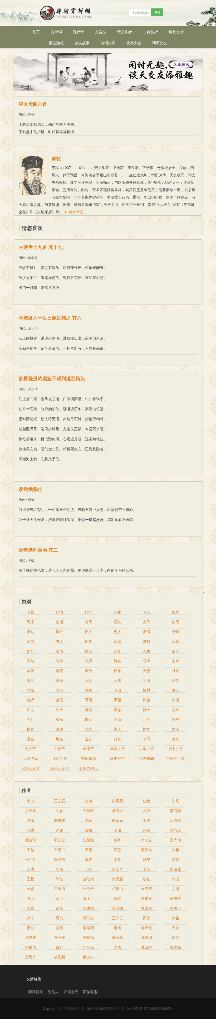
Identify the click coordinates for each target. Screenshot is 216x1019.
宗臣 (59, 898)
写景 (30, 612)
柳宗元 (117, 820)
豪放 (88, 670)
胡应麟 (59, 956)
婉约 (175, 612)
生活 (59, 621)
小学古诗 (146, 748)
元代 (22, 499)
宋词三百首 (30, 768)
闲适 (117, 719)
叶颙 (88, 869)
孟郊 (146, 810)
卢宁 (30, 917)
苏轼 (31, 114)
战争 (59, 660)
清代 (22, 389)
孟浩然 (175, 820)
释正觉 (146, 927)
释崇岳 (146, 908)
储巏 (117, 898)
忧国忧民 (30, 758)
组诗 (175, 651)
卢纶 (59, 830)
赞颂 (59, 719)
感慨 (175, 631)
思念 (30, 621)
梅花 (59, 670)
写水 (175, 709)
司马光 (88, 947)
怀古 (88, 641)
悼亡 (146, 729)
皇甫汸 (30, 947)
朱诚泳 (175, 869)
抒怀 (88, 612)
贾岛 (59, 917)
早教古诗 (117, 748)
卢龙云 (146, 839)
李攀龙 (33, 257)
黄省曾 (175, 898)
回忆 (146, 719)
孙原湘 (146, 937)
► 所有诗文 (74, 211)
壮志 (88, 729)
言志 (88, 738)
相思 (88, 660)
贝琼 (146, 917)
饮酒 (175, 699)
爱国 (30, 641)
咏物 (117, 612)
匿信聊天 (70, 991)
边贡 (30, 908)
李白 (30, 800)
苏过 (30, 927)
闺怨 (30, 660)
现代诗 (78, 31)
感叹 (30, 699)
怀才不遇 (59, 758)
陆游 (30, 820)
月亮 (175, 670)
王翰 (30, 849)
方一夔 (59, 937)
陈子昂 (117, 937)
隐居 (88, 690)
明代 (22, 257)
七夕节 (30, 748)
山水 (175, 660)
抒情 (59, 612)
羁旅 (146, 699)
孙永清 (33, 389)
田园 (117, 699)
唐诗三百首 (59, 768)
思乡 (117, 631)
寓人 (117, 729)
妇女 (30, 709)
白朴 (59, 947)
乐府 (146, 660)
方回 (30, 898)
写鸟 (88, 680)
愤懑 (146, 670)
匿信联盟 (90, 991)
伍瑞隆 (88, 839)
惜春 (30, 729)
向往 (30, 719)
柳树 (146, 690)
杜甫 (88, 800)
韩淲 (175, 878)
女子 (146, 621)
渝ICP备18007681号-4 (102, 1008)
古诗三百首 (175, 758)
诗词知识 (108, 42)
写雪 (117, 680)
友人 (59, 641)
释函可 (88, 898)
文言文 (100, 31)
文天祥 (30, 810)
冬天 (59, 709)
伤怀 (30, 651)
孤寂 (59, 680)
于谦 (117, 830)
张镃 (30, 830)
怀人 (88, 631)
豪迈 (59, 729)
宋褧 (88, 859)
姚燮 (146, 859)
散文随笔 (56, 42)
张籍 (175, 849)
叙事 (30, 670)
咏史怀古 (117, 758)
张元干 (88, 888)
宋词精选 (88, 758)
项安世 (59, 839)
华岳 (175, 917)
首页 (36, 31)
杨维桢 (88, 908)
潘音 (31, 499)
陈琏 (59, 878)
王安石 (59, 800)
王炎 (175, 927)
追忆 (30, 680)
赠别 (175, 738)
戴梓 (117, 839)
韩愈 (117, 849)
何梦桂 (146, 849)
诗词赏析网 (70, 1008)
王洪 (30, 869)
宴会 (30, 738)
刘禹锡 (59, 820)
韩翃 (175, 937)
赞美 (117, 660)
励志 (117, 709)
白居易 (117, 800)
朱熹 (175, 800)
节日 (146, 738)
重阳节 (88, 748)
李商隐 (175, 810)
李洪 (117, 947)
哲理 (59, 699)
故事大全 (133, 42)
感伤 (88, 651)
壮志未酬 (146, 758)
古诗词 (56, 31)
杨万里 (117, 810)
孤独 (146, 641)
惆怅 (146, 709)
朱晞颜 (88, 937)
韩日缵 (146, 947)
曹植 (88, 830)
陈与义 (175, 830)
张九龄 (30, 859)
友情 (59, 651)
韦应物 (117, 908)
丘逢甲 (59, 849)
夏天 (175, 690)
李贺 (117, 859)
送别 (117, 621)
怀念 (117, 670)
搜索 (157, 12)
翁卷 (59, 908)
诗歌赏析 (176, 31)
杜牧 (146, 800)
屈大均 (33, 328)
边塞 (117, 641)
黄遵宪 (175, 947)
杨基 (146, 878)
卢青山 (117, 888)
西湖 (175, 729)
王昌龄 (88, 810)
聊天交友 (159, 42)
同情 (146, 680)
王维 (146, 820)
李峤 (88, 820)
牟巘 (31, 560)
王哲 (30, 878)
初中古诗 (175, 748)
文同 (175, 888)
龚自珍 (30, 839)
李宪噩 (117, 878)
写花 (175, 641)
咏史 (175, 719)
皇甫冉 (175, 908)
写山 (117, 690)
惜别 (88, 719)
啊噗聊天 (35, 991)
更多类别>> (88, 768)
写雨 (88, 699)
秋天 (175, 621)
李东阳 (88, 927)
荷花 (117, 738)
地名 (59, 738)
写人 (146, 612)
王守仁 (117, 917)
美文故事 (82, 42)
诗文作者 (124, 31)
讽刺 (117, 651)
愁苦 (175, 680)
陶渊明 (59, 859)
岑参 (59, 810)
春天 (88, 621)
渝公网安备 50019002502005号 (149, 1008)
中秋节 (59, 748)
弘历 (59, 869)
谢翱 (59, 927)
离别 (30, 631)
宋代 (22, 114)
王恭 (146, 869)
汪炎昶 (30, 937)
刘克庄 (146, 888)
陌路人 (53, 991)
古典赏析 (150, 31)
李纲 (117, 927)
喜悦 (88, 709)
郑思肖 (30, 956)
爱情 (146, 631)
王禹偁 (59, 888)
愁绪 (30, 690)
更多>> (88, 956)
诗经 (59, 631)
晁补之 (88, 917)
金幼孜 (88, 878)
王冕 (88, 849)
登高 (59, 690)
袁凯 (175, 859)
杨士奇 (117, 869)
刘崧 (30, 888)
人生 (146, 651)
